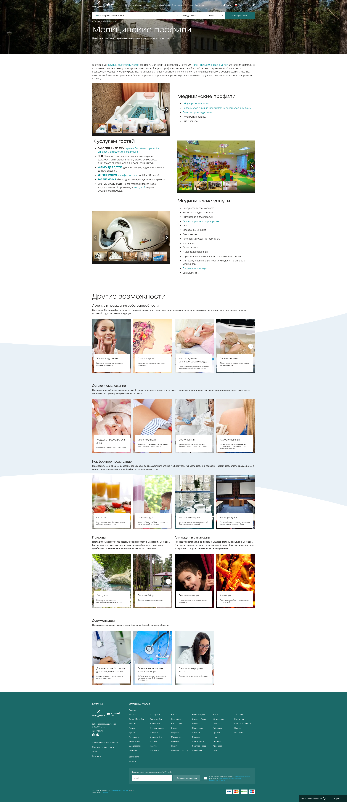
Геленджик (155, 714)
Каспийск (154, 750)
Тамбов (216, 723)
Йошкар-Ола (156, 737)
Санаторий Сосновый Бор (106, 21)
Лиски (174, 728)
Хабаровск (239, 714)
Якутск (237, 728)
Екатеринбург (156, 719)
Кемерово (176, 719)
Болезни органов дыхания (197, 112)
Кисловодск (176, 723)
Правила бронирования (217, 780)
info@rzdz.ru (97, 731)
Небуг (174, 746)
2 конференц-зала (128, 174)
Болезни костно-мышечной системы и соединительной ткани (217, 107)
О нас (94, 751)
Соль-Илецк (198, 750)
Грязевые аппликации (195, 268)
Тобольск (217, 728)
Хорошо (337, 798)
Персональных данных (242, 776)
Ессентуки (155, 723)
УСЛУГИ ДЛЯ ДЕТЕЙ (110, 167)
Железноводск (157, 728)
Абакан (132, 723)
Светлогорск (198, 741)
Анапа (132, 728)
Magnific (105, 793)
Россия (132, 710)
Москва (132, 714)
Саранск (196, 732)
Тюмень (217, 741)
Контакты (199, 5)
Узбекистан (134, 756)
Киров (174, 714)
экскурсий (139, 187)
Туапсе (216, 732)
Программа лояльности (182, 5)
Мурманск (176, 737)
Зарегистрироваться (187, 778)
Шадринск (239, 719)
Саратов (196, 737)
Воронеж (133, 750)
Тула (215, 737)
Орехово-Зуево (199, 719)
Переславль (197, 728)
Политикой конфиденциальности (230, 778)
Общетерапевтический (195, 103)
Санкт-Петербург (137, 719)
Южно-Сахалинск (242, 723)
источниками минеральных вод (210, 64)
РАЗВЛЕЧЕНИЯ (107, 179)
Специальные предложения (157, 5)
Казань (153, 741)
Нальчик (175, 741)
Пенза (195, 723)
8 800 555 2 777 (98, 727)
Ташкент (133, 761)
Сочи (215, 714)
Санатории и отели (132, 5)
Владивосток (135, 746)
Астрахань (134, 737)
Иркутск (154, 732)
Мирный (175, 732)
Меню (249, 5)
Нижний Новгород (179, 750)
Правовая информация (119, 790)
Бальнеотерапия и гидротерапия (201, 221)
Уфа (215, 750)
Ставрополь (218, 719)
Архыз (132, 732)
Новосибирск (198, 714)
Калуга (153, 746)
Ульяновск (218, 746)
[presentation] (96, 346)
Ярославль (239, 732)
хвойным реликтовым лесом (123, 64)
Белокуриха (134, 741)
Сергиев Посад (199, 746)
